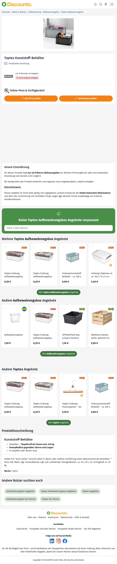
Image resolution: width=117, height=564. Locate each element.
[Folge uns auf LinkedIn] (52, 541)
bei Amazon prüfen (87, 98)
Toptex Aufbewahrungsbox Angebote (58, 491)
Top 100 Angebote (92, 529)
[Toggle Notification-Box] (95, 4)
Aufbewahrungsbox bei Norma (20, 499)
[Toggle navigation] (111, 4)
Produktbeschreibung (18, 63)
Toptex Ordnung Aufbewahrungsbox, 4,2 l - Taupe (42, 275)
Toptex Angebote (90, 491)
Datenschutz (66, 517)
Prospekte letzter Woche (70, 529)
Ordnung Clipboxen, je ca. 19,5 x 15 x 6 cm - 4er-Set (101, 275)
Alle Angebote (58, 292)
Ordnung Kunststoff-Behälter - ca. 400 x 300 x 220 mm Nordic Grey (72, 275)
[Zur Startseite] (19, 4)
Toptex (15, 471)
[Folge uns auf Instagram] (58, 541)
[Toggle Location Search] (105, 4)
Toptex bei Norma (50, 499)
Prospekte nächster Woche (43, 529)
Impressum (53, 517)
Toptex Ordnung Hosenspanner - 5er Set (72, 405)
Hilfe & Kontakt (81, 517)
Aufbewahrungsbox (13, 335)
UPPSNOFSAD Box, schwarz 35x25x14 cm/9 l (71, 337)
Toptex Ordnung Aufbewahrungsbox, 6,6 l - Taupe (13, 275)
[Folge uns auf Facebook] (64, 541)
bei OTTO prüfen (32, 98)
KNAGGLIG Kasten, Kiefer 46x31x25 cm (100, 336)
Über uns (32, 517)
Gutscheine (21, 529)
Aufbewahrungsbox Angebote (20, 491)
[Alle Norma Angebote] (8, 76)
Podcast (42, 517)
